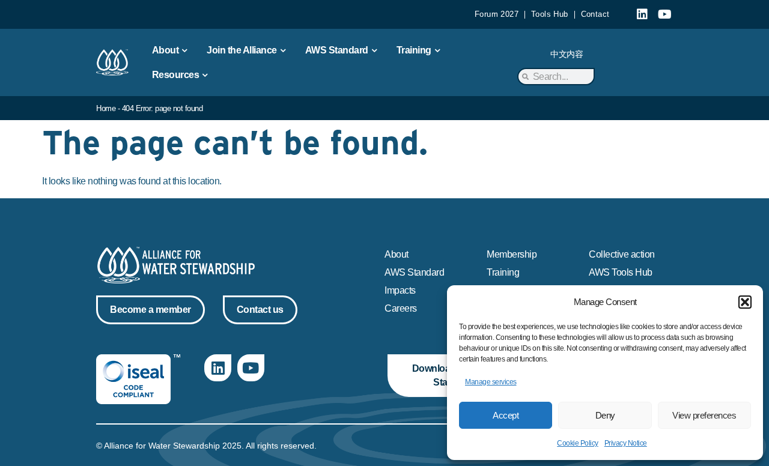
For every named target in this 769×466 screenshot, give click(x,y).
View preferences (704, 415)
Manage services (491, 382)
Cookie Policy (577, 443)
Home (105, 108)
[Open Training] (437, 50)
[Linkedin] (642, 14)
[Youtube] (664, 14)
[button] (745, 302)
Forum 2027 (496, 14)
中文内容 (566, 54)
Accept (505, 415)
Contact (595, 14)
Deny (605, 415)
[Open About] (184, 50)
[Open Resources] (205, 75)
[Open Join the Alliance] (283, 50)
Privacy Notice (625, 443)
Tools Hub (549, 14)
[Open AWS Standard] (374, 50)
